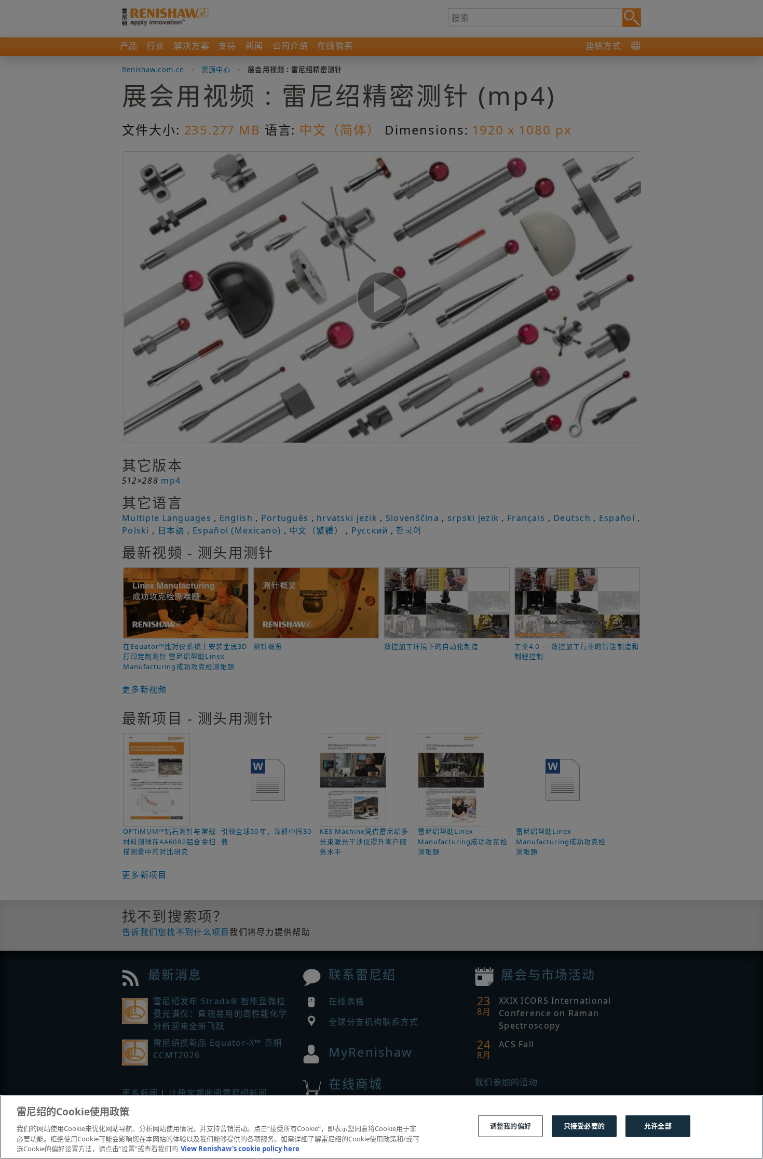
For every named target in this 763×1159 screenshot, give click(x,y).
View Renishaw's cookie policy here (240, 1148)
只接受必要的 (584, 1125)
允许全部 (658, 1125)
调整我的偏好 (510, 1125)
